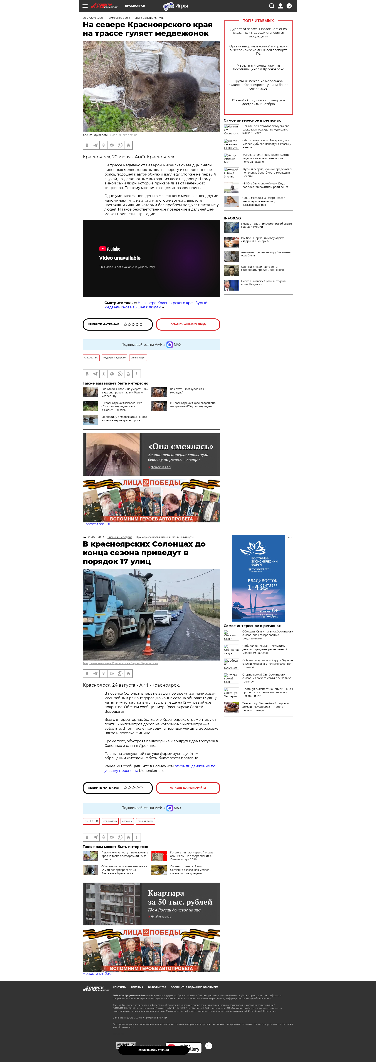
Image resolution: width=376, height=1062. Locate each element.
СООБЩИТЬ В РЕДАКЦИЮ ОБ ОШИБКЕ (194, 987)
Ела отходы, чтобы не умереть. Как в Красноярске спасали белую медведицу (124, 392)
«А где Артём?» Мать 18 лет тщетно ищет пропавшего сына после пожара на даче (266, 158)
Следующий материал (153, 1050)
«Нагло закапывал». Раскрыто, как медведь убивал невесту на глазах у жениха (266, 144)
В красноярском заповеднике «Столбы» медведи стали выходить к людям (121, 406)
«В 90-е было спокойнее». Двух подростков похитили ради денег (265, 185)
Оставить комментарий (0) (188, 787)
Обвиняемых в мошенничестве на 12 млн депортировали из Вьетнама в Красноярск (124, 870)
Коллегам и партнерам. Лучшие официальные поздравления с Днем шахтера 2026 (191, 856)
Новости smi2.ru (97, 524)
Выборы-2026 (157, 987)
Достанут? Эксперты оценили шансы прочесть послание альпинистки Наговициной (267, 692)
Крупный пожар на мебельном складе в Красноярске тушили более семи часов (259, 84)
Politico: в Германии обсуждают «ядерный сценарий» (262, 240)
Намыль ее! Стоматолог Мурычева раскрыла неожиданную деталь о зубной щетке (265, 129)
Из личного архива (124, 135)
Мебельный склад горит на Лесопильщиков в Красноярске (258, 67)
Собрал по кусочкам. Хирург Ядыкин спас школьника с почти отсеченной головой (267, 664)
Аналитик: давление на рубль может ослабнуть (266, 254)
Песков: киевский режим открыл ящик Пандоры (263, 283)
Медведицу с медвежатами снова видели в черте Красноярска (124, 418)
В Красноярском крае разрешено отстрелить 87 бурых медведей (193, 404)
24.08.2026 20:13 (93, 537)
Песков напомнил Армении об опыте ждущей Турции (266, 225)
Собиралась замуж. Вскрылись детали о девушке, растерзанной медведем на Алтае (264, 649)
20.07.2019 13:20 (93, 17)
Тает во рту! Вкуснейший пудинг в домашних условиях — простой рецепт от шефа (265, 707)
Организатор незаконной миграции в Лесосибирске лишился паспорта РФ (258, 50)
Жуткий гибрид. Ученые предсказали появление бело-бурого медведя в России (267, 172)
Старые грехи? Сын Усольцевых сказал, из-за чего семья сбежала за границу (266, 678)
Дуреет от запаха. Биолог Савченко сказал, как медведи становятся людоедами (258, 32)
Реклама (137, 987)
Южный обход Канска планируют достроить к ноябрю (258, 102)
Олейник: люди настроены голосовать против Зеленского (262, 268)
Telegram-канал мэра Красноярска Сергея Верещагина (120, 663)
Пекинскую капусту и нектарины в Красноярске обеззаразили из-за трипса (124, 856)
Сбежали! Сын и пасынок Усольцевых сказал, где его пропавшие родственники (267, 635)
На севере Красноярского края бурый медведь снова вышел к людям (155, 305)
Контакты (119, 987)
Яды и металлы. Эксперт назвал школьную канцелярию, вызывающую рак (263, 201)
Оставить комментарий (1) (188, 324)
